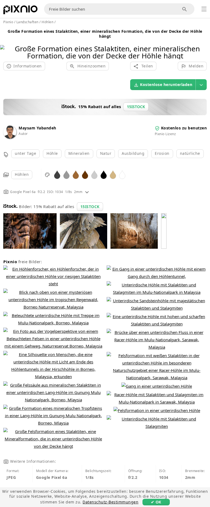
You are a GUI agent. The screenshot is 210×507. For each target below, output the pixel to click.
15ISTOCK (90, 206)
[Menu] (204, 9)
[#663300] (85, 174)
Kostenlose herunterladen (166, 84)
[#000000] (103, 174)
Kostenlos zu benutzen (184, 128)
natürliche (190, 153)
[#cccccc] (94, 174)
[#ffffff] (122, 174)
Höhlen (22, 174)
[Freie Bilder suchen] (184, 9)
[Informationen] (87, 191)
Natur (106, 153)
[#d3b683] (112, 174)
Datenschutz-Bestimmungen (110, 502)
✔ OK (156, 502)
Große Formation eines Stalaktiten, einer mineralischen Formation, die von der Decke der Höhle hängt (105, 34)
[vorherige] (6, 45)
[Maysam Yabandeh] (9, 137)
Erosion (162, 153)
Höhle (52, 153)
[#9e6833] (75, 174)
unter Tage (25, 153)
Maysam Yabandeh (37, 128)
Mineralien (79, 153)
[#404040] (57, 174)
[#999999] (66, 174)
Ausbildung (133, 153)
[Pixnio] (20, 10)
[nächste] (204, 45)
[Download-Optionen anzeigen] (201, 84)
